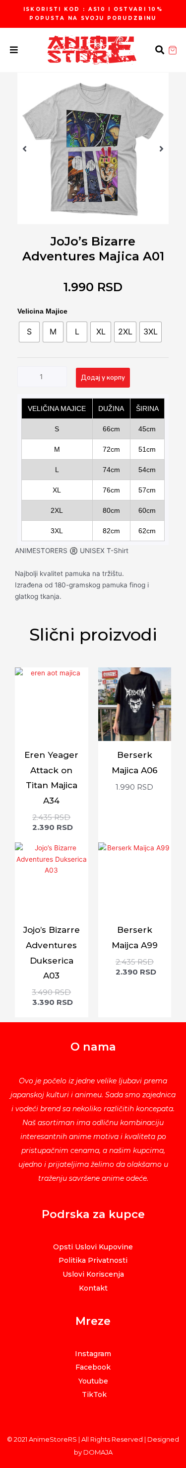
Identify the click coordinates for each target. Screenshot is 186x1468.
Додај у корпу (103, 377)
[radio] (29, 332)
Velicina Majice (42, 311)
